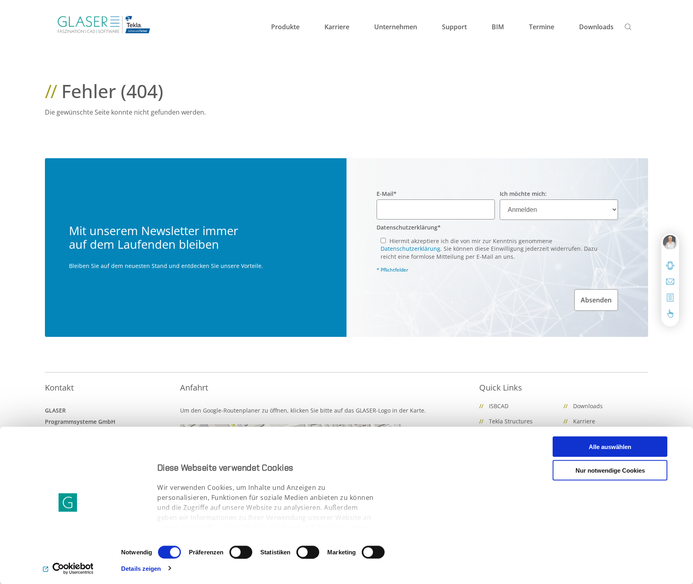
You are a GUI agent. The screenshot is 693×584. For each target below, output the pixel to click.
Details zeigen (141, 568)
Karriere (584, 421)
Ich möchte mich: (523, 193)
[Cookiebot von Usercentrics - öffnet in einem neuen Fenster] (68, 568)
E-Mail (387, 193)
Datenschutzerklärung (409, 227)
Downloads (588, 406)
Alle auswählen (610, 446)
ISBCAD (499, 406)
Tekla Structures (511, 421)
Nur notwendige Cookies (610, 470)
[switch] (240, 552)
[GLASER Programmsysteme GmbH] (104, 24)
